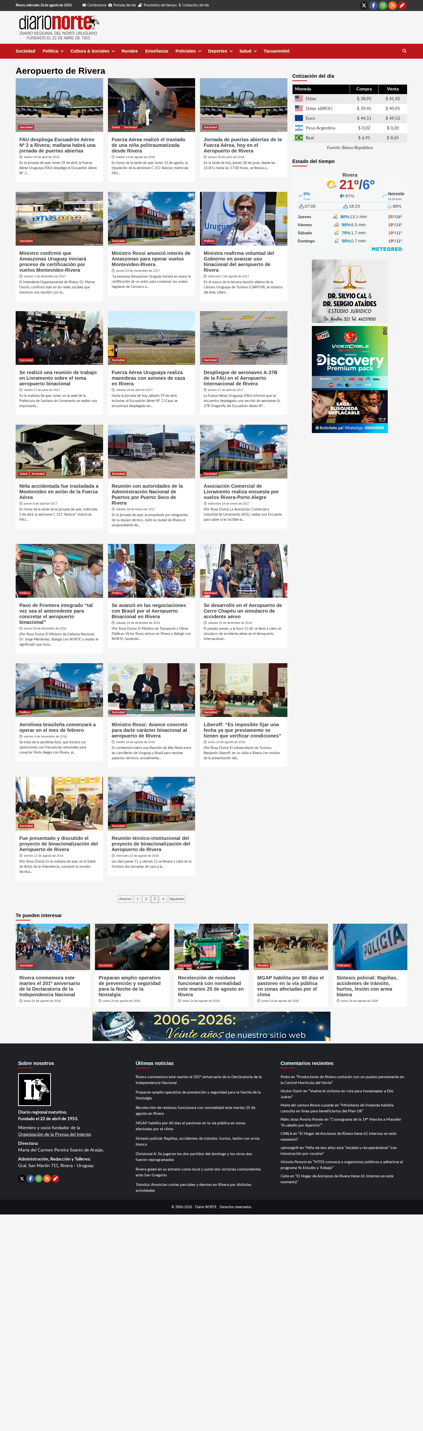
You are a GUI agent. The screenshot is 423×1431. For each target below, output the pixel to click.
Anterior (125, 899)
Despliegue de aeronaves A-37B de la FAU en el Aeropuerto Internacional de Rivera (240, 378)
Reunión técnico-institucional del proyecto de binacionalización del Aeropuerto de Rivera (151, 843)
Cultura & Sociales (89, 51)
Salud (245, 51)
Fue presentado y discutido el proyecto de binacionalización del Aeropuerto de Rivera (58, 843)
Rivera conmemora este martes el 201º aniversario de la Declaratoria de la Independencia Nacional (49, 986)
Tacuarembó (277, 51)
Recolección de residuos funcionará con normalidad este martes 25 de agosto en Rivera (211, 986)
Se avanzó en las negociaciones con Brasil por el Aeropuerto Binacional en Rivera (149, 611)
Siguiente (176, 899)
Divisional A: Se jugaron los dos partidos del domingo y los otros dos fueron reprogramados (194, 1157)
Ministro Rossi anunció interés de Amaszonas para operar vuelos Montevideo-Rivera (151, 258)
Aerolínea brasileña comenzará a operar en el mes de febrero (57, 727)
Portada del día (124, 5)
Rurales (130, 51)
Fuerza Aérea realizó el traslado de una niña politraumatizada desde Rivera (148, 145)
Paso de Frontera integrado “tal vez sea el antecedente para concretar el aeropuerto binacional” (56, 614)
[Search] (404, 51)
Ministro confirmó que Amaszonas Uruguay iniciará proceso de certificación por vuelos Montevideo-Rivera (52, 261)
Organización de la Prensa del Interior (54, 1134)
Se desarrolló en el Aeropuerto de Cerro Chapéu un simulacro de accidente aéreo (243, 611)
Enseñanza (156, 51)
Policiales (186, 51)
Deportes (217, 51)
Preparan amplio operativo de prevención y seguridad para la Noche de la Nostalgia (130, 986)
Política (50, 51)
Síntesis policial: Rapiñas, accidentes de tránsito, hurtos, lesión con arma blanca (367, 986)
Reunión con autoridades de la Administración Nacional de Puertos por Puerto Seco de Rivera (147, 494)
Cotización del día (195, 5)
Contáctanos (96, 5)
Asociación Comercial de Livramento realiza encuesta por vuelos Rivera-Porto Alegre (241, 491)
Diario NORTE (206, 1207)
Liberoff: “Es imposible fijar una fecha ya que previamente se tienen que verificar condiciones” (242, 730)
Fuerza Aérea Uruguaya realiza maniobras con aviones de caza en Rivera (148, 378)
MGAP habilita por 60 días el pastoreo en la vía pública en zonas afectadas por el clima (290, 986)
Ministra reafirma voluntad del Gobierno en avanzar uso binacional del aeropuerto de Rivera (239, 261)
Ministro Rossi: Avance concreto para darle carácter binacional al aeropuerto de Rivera (150, 730)
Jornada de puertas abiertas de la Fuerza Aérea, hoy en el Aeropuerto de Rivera (243, 145)
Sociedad (25, 51)
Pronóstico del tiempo (160, 5)
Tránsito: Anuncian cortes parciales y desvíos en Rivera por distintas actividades (193, 1187)
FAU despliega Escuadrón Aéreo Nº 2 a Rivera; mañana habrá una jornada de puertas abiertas (57, 145)
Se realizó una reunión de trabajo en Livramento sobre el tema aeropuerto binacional (58, 378)
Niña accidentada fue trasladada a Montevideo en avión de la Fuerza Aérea (58, 491)
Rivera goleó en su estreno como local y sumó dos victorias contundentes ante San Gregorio (198, 1172)
